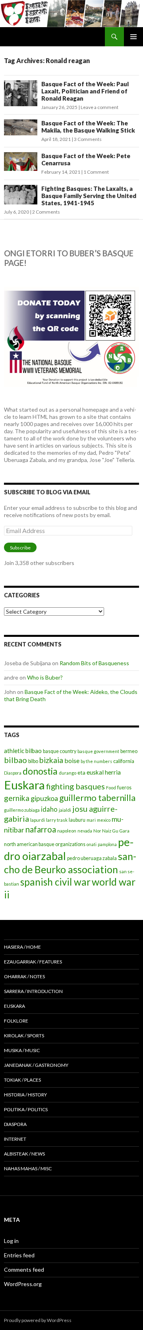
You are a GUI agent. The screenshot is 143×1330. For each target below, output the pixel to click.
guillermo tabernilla (97, 797)
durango (67, 772)
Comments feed (24, 1269)
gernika (16, 798)
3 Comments (88, 139)
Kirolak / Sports (24, 1036)
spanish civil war (55, 882)
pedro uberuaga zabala (92, 858)
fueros (124, 788)
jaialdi (65, 810)
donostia (40, 771)
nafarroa (40, 829)
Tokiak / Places (22, 1080)
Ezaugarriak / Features (33, 962)
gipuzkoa (44, 798)
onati (92, 844)
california (123, 761)
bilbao (15, 760)
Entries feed (19, 1255)
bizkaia (51, 760)
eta (81, 772)
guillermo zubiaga (22, 810)
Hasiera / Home (22, 947)
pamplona (107, 844)
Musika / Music (22, 1050)
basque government (98, 751)
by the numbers (96, 761)
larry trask (57, 820)
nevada (84, 830)
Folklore (16, 1021)
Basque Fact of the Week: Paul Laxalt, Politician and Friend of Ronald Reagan (85, 91)
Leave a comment (99, 107)
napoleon (66, 830)
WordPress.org (23, 1283)
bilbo (33, 761)
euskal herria (104, 772)
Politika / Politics (26, 1109)
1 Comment (96, 172)
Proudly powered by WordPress (38, 1320)
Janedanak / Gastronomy (36, 1065)
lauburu (77, 820)
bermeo (128, 751)
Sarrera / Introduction (33, 991)
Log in (11, 1240)
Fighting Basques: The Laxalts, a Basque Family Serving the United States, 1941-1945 (88, 195)
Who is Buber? (45, 677)
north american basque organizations (44, 844)
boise (71, 760)
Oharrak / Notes (24, 976)
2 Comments (46, 212)
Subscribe (20, 548)
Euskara (24, 785)
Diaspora (12, 772)
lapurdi (37, 820)
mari (91, 820)
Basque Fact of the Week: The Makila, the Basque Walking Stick (88, 126)
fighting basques (75, 786)
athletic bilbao (23, 750)
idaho (49, 809)
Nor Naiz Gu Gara (111, 830)
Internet (15, 1139)
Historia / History (25, 1095)
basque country (59, 751)
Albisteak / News (24, 1154)
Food (111, 787)
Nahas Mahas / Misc (28, 1168)
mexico (103, 820)
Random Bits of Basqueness (94, 663)
